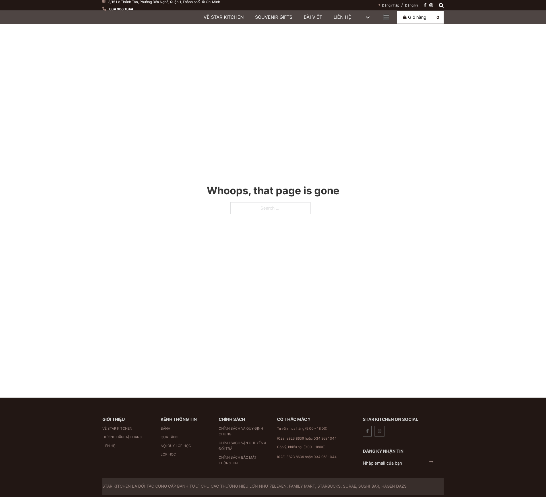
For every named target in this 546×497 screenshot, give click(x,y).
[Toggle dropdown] (386, 17)
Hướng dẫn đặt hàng (122, 437)
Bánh (165, 428)
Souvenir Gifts (273, 17)
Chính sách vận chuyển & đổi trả (242, 446)
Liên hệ (342, 17)
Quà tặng (169, 437)
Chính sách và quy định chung (241, 431)
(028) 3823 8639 (290, 438)
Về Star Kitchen (224, 17)
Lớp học (168, 454)
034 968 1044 (325, 438)
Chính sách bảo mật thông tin (238, 460)
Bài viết (313, 17)
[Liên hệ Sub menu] (368, 17)
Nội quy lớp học (176, 446)
